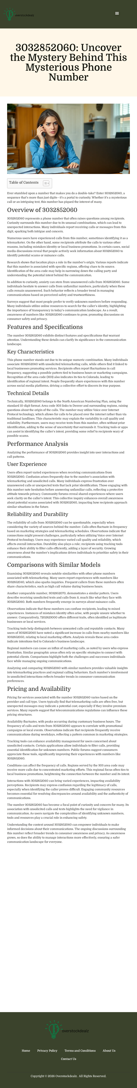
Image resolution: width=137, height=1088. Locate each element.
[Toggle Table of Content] (44, 183)
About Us (109, 1050)
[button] (117, 13)
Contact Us (68, 1059)
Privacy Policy (47, 1050)
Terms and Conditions (80, 1050)
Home (26, 1050)
